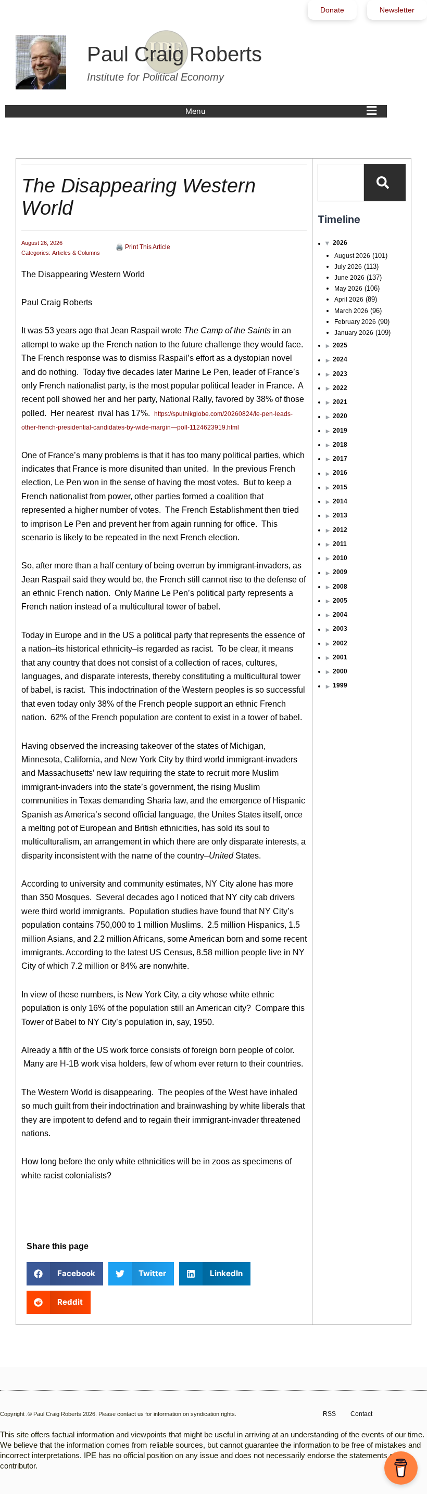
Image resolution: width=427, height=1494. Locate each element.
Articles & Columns (76, 253)
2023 (340, 374)
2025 (340, 345)
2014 (340, 501)
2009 (340, 572)
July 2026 (348, 266)
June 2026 (349, 277)
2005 (340, 600)
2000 (340, 671)
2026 (340, 242)
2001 (340, 657)
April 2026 (348, 299)
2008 (340, 586)
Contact (361, 1414)
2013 (340, 515)
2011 (340, 544)
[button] (283, 111)
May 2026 (348, 288)
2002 (340, 643)
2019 (340, 430)
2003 (340, 628)
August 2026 (352, 255)
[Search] (385, 182)
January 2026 (353, 332)
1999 (340, 685)
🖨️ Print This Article (143, 247)
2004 (340, 614)
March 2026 (351, 311)
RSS (329, 1414)
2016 (340, 472)
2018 (340, 444)
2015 (340, 487)
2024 (340, 359)
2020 (340, 416)
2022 (340, 388)
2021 (340, 402)
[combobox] (341, 182)
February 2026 (355, 322)
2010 (340, 558)
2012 (340, 530)
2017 (340, 458)
